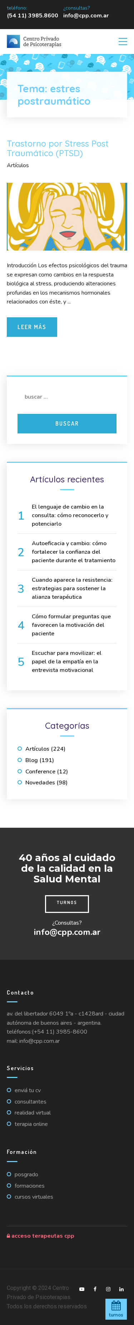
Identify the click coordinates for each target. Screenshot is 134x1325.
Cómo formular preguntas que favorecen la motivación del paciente (71, 625)
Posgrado (26, 1174)
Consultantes (30, 1102)
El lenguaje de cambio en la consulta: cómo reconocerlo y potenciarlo (70, 515)
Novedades (40, 783)
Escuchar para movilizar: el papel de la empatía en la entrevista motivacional (66, 661)
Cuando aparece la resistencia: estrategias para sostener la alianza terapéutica (72, 588)
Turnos (67, 902)
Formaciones (30, 1186)
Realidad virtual (33, 1113)
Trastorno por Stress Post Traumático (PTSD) (58, 148)
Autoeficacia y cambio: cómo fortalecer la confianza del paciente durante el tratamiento (73, 552)
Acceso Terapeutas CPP (42, 1236)
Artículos (18, 165)
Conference (40, 772)
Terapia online (31, 1124)
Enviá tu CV (28, 1090)
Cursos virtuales (34, 1197)
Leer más (32, 326)
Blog (31, 760)
